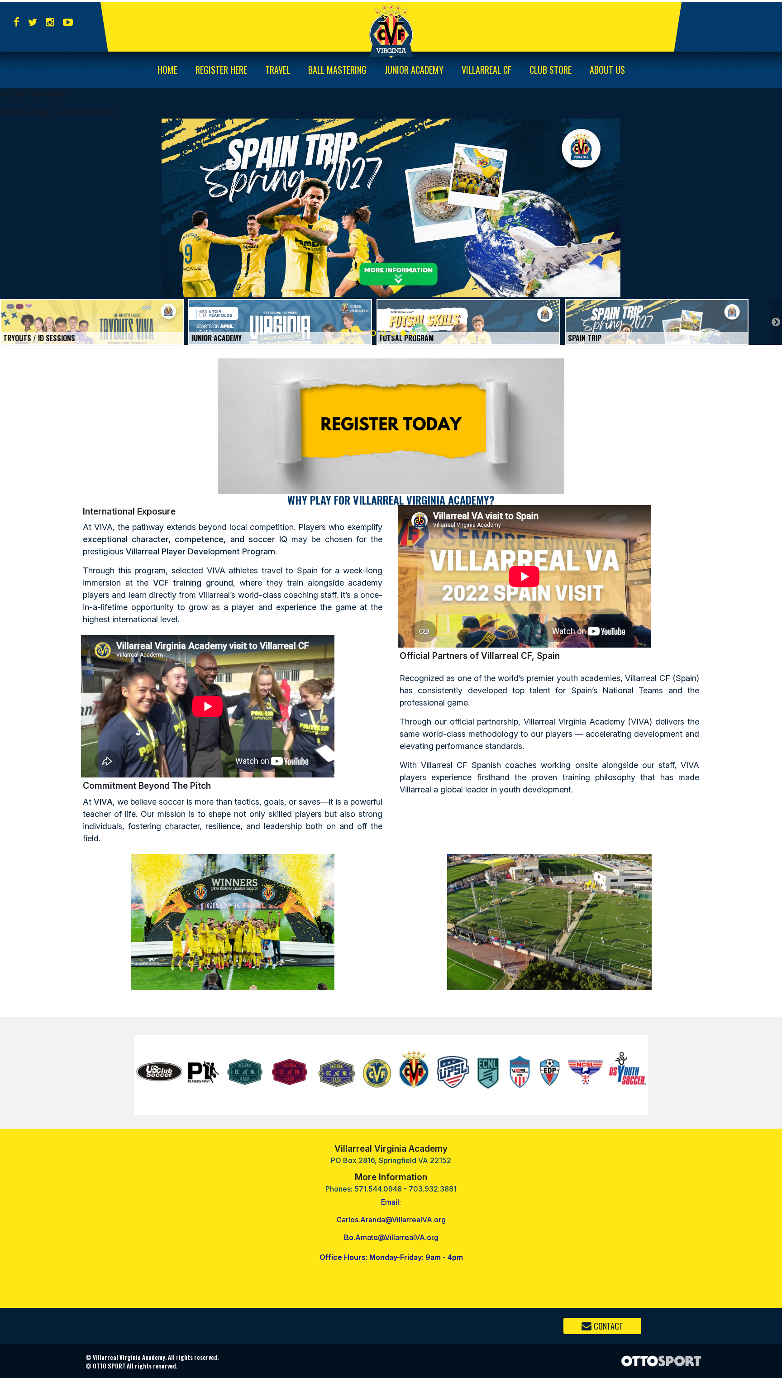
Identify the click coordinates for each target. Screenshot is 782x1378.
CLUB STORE (550, 69)
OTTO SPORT (109, 1365)
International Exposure (129, 511)
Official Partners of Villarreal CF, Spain (480, 655)
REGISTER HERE (34, 94)
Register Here (221, 69)
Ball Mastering (337, 69)
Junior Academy (414, 69)
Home (167, 69)
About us (607, 69)
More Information (391, 1177)
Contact (608, 1326)
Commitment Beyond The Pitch (147, 785)
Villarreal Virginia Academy (391, 1148)
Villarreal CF (486, 69)
